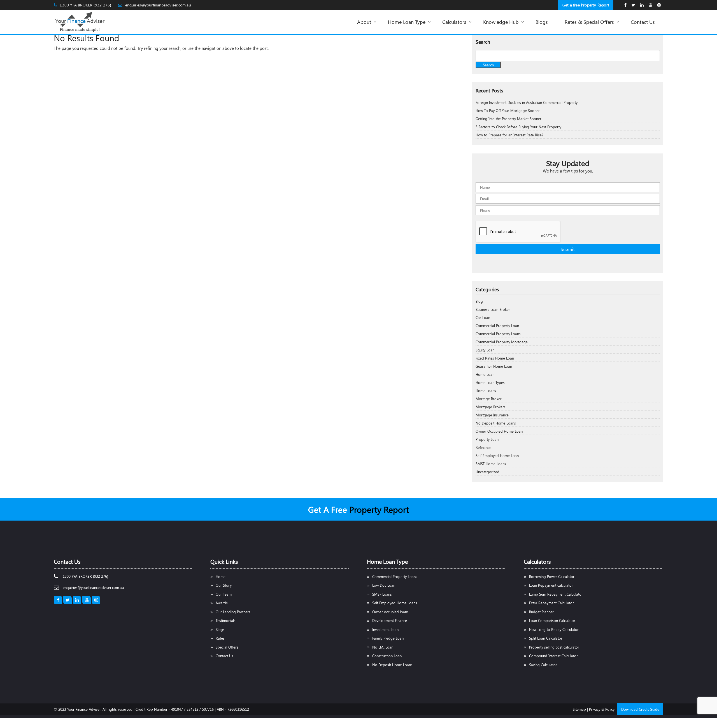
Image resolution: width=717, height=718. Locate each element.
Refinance (483, 447)
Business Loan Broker (493, 309)
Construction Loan (387, 655)
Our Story (224, 585)
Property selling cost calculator (554, 647)
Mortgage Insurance (492, 414)
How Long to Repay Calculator (554, 629)
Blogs (220, 629)
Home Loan (485, 374)
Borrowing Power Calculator (551, 576)
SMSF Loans (382, 594)
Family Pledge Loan (388, 638)
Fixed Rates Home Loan (495, 358)
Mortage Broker (489, 398)
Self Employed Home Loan (497, 455)
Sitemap (579, 709)
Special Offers (227, 647)
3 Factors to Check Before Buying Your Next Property (518, 126)
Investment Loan (385, 629)
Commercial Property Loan (497, 325)
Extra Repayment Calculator (551, 602)
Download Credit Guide (640, 709)
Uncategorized (487, 471)
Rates (220, 638)
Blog (479, 301)
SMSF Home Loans (491, 463)
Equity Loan (485, 350)
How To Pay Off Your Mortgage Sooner (508, 110)
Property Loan (487, 439)
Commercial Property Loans (498, 333)
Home (220, 576)
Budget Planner (541, 611)
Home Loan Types (490, 382)
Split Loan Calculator (545, 638)
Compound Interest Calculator (553, 655)
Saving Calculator (543, 664)
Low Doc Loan (383, 585)
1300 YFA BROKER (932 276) (85, 5)
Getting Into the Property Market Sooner (508, 118)
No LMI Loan (382, 647)
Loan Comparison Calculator (552, 620)
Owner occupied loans (390, 611)
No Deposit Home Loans (496, 423)
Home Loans (486, 390)
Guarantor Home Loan (494, 366)
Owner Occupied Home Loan (499, 431)
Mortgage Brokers (491, 406)
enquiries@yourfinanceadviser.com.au (158, 5)
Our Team (224, 594)
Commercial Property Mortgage (502, 341)
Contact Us (224, 655)
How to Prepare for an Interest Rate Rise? (509, 134)
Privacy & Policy (601, 709)
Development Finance (389, 620)
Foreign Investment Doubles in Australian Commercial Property (527, 102)
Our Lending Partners (233, 611)
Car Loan (483, 317)
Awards (222, 602)
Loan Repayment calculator (551, 585)
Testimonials (226, 620)
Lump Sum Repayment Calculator (556, 594)
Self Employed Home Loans (394, 602)
